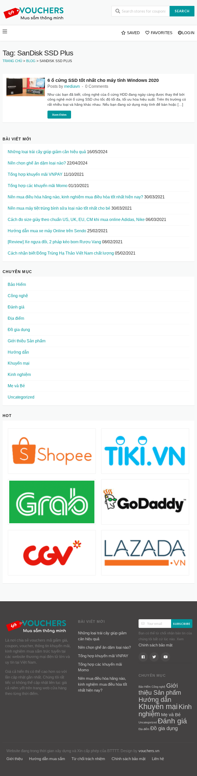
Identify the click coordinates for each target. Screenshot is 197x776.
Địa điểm (16, 318)
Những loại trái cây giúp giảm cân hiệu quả (47, 152)
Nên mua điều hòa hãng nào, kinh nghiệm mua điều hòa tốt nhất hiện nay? (75, 197)
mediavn (72, 86)
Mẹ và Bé (16, 386)
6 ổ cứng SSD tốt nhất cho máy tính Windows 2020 (103, 80)
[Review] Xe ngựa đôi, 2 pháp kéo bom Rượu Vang (54, 242)
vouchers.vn (149, 751)
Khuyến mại (18, 363)
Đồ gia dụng (19, 329)
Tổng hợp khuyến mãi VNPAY (35, 174)
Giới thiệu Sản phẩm (26, 341)
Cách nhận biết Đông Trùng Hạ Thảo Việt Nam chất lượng (61, 253)
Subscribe (181, 623)
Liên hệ (158, 758)
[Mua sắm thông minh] (35, 13)
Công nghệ (18, 296)
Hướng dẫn (18, 352)
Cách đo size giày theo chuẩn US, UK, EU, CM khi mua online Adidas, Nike (76, 219)
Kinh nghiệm (19, 374)
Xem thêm (59, 115)
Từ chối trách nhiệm (88, 758)
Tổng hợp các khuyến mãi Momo (37, 185)
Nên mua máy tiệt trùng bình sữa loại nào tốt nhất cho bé (59, 208)
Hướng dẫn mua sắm (47, 758)
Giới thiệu (14, 758)
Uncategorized (21, 397)
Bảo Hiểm (17, 284)
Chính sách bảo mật (155, 645)
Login (188, 33)
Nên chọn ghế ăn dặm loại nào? (37, 163)
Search (182, 11)
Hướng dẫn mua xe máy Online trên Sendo (47, 231)
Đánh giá (16, 307)
